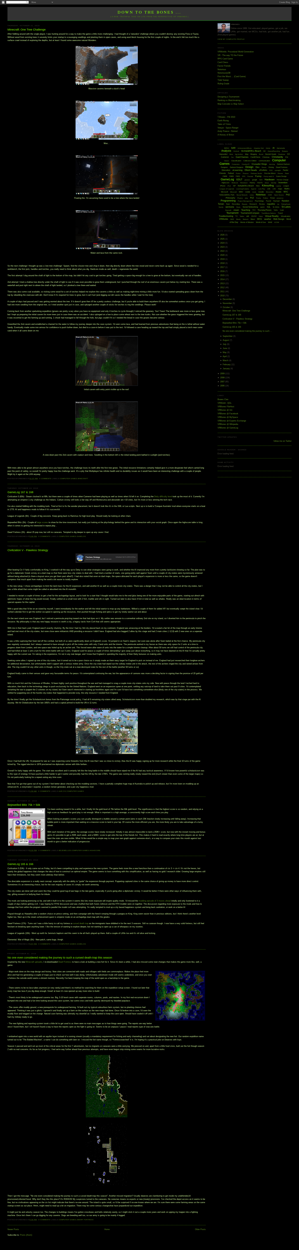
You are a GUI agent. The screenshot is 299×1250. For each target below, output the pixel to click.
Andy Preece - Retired (227, 131)
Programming (228, 200)
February (227, 364)
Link (268, 189)
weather (267, 219)
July (225, 344)
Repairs (244, 204)
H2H (260, 180)
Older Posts (200, 1229)
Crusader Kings (259, 164)
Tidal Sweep (223, 80)
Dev (257, 167)
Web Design (278, 219)
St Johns (276, 207)
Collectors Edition (249, 161)
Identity (273, 183)
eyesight (278, 170)
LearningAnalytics (242, 189)
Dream (264, 167)
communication (264, 161)
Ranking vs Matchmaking (229, 100)
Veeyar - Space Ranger (228, 128)
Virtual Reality (272, 216)
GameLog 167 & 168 (20, 492)
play (246, 198)
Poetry (258, 198)
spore (262, 207)
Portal (272, 198)
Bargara (285, 151)
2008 (222, 377)
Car (232, 157)
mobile (247, 192)
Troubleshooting (226, 216)
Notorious (222, 69)
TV (236, 216)
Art (264, 151)
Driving (271, 167)
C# (288, 154)
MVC (286, 192)
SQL (269, 207)
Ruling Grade (223, 83)
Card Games (242, 157)
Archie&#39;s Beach (251, 151)
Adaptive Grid (259, 148)
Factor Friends (224, 66)
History (252, 183)
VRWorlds (223, 219)
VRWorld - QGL (225, 403)
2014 (222, 279)
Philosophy (230, 198)
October (226, 307)
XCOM (276, 222)
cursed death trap (80, 923)
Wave (253, 219)
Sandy (221, 207)
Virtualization (285, 216)
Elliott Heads (251, 170)
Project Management (245, 201)
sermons (229, 207)
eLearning (237, 170)
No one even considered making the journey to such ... (247, 331)
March (226, 360)
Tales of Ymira (224, 124)
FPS (243, 176)
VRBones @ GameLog (228, 428)
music (278, 191)
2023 (222, 247)
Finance (246, 173)
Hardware (270, 179)
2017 (222, 267)
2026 (222, 235)
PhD (288, 195)
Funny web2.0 (269, 176)
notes (252, 195)
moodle (261, 192)
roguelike (271, 204)
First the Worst (269, 173)
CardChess (255, 157)
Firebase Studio (256, 173)
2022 (222, 251)
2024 (222, 243)
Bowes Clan (223, 399)
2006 (222, 386)
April (225, 356)
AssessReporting (274, 151)
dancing (272, 164)
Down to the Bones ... (149, 12)
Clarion (226, 161)
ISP (234, 186)
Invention (282, 182)
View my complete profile (231, 39)
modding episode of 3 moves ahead (155, 901)
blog (246, 154)
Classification (236, 161)
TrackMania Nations (268, 213)
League (286, 186)
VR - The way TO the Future (230, 55)
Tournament (232, 213)
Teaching (245, 210)
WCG (259, 219)
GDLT (239, 179)
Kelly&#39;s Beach (246, 186)
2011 (222, 291)
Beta (231, 154)
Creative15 (245, 164)
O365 (270, 195)
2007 (222, 381)
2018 (222, 263)
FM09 (231, 176)
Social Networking (250, 207)
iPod (229, 186)
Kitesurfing (268, 185)
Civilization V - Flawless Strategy (27, 550)
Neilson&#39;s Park (226, 195)
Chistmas (266, 157)
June (225, 348)
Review (262, 204)
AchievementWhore (245, 148)
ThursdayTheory (264, 210)
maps (280, 189)
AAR (60, 791)
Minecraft (83, 478)
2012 (222, 287)
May (225, 352)
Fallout (231, 173)
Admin (268, 148)
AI (274, 148)
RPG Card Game (225, 59)
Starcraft (228, 210)
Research (253, 204)
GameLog (81, 536)
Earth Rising (223, 120)
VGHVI (253, 216)
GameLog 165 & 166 (20, 864)
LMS (274, 189)
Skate (238, 207)
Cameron (225, 157)
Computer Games (68, 478)
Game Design (281, 176)
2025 (222, 239)
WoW (270, 222)
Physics (240, 198)
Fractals (250, 176)
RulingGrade (285, 204)
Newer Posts (13, 1229)
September (228, 336)
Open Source (279, 195)
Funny (258, 176)
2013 (222, 283)
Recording (236, 204)
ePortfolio (263, 170)
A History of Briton (226, 135)
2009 (222, 373)
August (226, 340)
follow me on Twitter (283, 441)
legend (253, 189)
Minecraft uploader (34, 962)
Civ (64, 791)
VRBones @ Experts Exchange (232, 421)
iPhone (222, 186)
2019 (222, 259)
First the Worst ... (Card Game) (232, 76)
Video (261, 216)
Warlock (245, 219)
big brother (239, 154)
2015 (222, 275)
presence (280, 198)
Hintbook (235, 183)
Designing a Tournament (228, 97)
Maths (287, 189)
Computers (236, 164)
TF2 (253, 210)
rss (278, 204)
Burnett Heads (270, 154)
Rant (228, 204)
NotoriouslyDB (224, 73)
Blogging (253, 154)
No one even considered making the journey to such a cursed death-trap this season (59, 957)
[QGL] (226, 148)
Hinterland (243, 183)
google (254, 180)
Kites (258, 186)
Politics (265, 198)
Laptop (278, 186)
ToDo (276, 210)
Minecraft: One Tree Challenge (26, 29)
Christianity (277, 157)
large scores (42, 522)
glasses (247, 180)
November (228, 303)
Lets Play (261, 189)
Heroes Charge (282, 180)
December (228, 299)
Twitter (242, 216)
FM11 (238, 176)
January (226, 368)
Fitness (280, 173)
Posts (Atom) (26, 1235)
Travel (280, 213)
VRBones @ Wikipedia (228, 424)
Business (281, 154)
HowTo (260, 183)
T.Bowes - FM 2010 (226, 117)
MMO (241, 192)
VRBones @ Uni (225, 410)
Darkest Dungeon (236, 167)
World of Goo (261, 222)
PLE (252, 198)
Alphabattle (281, 148)
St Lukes (286, 206)
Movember (269, 192)
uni (247, 216)
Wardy (238, 219)
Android (236, 151)
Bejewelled (65, 850)
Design (249, 167)
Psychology (259, 201)
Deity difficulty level (163, 496)
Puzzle (268, 201)
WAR (232, 219)
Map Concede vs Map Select (231, 104)
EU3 (271, 170)
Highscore (95, 850)
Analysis (226, 150)
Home (107, 1229)
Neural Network (242, 195)
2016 (222, 271)
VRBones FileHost (226, 406)
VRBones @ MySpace (228, 417)
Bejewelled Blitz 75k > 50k (23, 804)
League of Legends (227, 189)
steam (236, 210)
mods (254, 192)
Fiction (238, 173)
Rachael (276, 201)
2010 (222, 295)
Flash (287, 173)
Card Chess (223, 62)
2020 (222, 255)
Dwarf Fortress (64, 962)
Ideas (267, 183)
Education (226, 170)
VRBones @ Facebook (228, 413)
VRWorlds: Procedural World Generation (236, 51)
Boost (261, 154)
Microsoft (224, 192)
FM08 (225, 176)
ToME (282, 210)
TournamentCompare (250, 213)
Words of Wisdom (247, 222)
